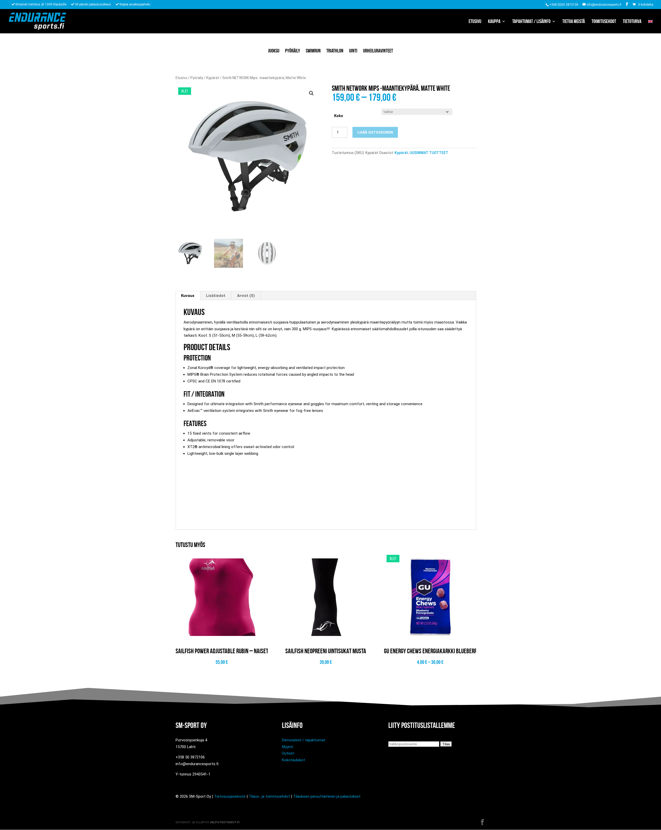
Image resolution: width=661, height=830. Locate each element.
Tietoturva (632, 21)
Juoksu (273, 50)
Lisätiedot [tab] (215, 295)
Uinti (353, 50)
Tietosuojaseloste (230, 796)
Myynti (287, 746)
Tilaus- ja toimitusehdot (269, 796)
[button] (311, 93)
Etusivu (475, 21)
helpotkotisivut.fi (224, 822)
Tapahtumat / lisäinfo (531, 21)
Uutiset (288, 753)
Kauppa (494, 21)
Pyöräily (292, 50)
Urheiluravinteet (378, 50)
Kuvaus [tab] (187, 295)
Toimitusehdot (604, 21)
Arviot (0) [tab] (246, 295)
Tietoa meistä (573, 21)
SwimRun (313, 50)
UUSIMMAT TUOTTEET (429, 153)
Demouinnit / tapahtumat (303, 740)
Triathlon (334, 50)
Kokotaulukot (293, 760)
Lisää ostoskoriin (375, 132)
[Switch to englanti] (650, 26)
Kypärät (212, 78)
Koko (338, 115)
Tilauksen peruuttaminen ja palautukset (326, 796)
